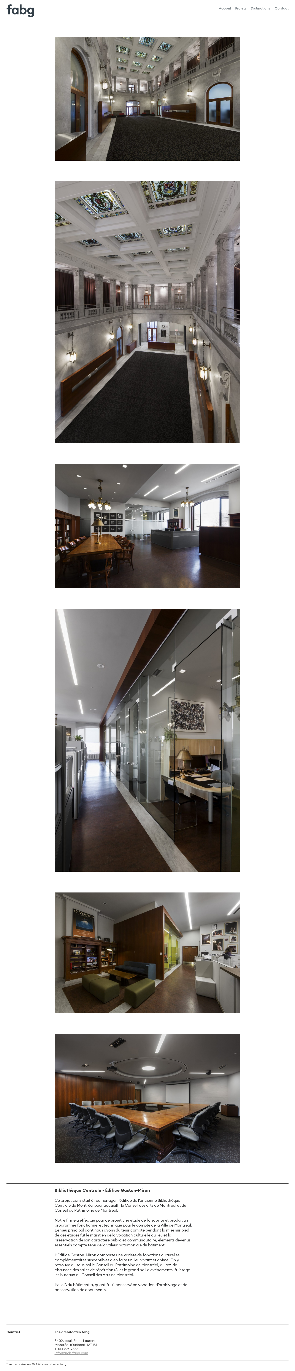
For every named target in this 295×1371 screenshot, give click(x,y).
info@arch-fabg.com (71, 1353)
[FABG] (20, 11)
